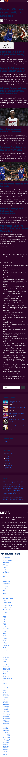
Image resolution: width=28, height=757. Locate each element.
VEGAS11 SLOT (6, 609)
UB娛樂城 (5, 709)
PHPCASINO (6, 562)
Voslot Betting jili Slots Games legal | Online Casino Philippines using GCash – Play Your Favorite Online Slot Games (15, 340)
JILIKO (4, 569)
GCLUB (5, 751)
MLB (11, 493)
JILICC (4, 656)
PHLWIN (5, 663)
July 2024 (7, 456)
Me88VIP (4, 493)
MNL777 (5, 644)
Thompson (21, 497)
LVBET (4, 616)
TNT (8, 499)
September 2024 (9, 455)
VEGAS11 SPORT (7, 607)
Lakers (22, 488)
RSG (4, 699)
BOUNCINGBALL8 (7, 678)
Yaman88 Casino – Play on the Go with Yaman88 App (15, 364)
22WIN (4, 647)
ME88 (4, 631)
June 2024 (8, 458)
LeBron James (5, 490)
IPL (4, 614)
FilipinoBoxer (11, 486)
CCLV (4, 685)
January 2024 (8, 467)
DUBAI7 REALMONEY (8, 598)
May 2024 (7, 460)
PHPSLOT (5, 567)
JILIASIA (5, 579)
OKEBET (5, 588)
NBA (15, 246)
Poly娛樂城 (5, 732)
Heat (19, 486)
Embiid (19, 484)
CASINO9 (5, 697)
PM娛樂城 (5, 727)
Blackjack (11, 481)
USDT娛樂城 (6, 711)
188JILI (5, 593)
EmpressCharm (5, 486)
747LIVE (5, 578)
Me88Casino (19, 490)
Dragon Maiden (14, 484)
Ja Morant (13, 488)
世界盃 (4, 720)
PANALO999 (6, 657)
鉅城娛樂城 (5, 701)
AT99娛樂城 (6, 741)
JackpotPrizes (8, 488)
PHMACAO (5, 754)
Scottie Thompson (6, 497)
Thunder (5, 499)
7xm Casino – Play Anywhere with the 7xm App (14, 376)
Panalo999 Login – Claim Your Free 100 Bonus (14, 348)
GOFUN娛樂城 (6, 715)
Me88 (15, 490)
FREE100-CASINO (7, 560)
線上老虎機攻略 (6, 718)
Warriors (21, 499)
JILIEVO (5, 652)
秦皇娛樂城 (5, 748)
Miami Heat (14, 98)
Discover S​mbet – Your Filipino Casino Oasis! (13, 312)
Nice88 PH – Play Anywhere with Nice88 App (13, 350)
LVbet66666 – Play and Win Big (10, 298)
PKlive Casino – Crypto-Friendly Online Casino (14, 286)
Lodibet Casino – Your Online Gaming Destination (14, 345)
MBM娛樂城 (6, 704)
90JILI (4, 574)
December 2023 (9, 469)
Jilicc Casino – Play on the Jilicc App (11, 347)
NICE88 (5, 659)
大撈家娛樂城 (6, 716)
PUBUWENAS (6, 597)
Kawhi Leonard (10, 246)
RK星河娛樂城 (6, 734)
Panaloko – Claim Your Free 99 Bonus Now (13, 371)
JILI (4, 564)
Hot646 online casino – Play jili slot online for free (15, 315)
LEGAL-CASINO (7, 559)
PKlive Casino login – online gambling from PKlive (15, 281)
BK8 (4, 630)
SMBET (5, 633)
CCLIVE (5, 683)
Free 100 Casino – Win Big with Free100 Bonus (14, 357)
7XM (4, 680)
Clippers (10, 155)
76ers (8, 481)
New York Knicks (20, 493)
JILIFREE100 (6, 675)
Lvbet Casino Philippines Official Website (12, 296)
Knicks (17, 488)
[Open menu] (27, 1)
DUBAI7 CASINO (7, 602)
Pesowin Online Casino (8, 314)
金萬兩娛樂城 (6, 723)
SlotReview (16, 497)
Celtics (14, 483)
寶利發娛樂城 (6, 730)
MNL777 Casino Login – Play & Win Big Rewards (14, 328)
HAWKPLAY (6, 592)
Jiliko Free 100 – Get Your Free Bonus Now (13, 300)
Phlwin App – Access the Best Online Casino (13, 354)
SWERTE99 (6, 572)
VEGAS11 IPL (6, 611)
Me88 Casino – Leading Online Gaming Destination (15, 307)
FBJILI (4, 640)
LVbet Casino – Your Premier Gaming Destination (14, 291)
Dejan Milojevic (5, 484)
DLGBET (5, 725)
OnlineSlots (5, 495)
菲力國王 (5, 690)
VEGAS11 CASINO (7, 605)
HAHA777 (5, 566)
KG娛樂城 (5, 687)
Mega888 (8, 493)
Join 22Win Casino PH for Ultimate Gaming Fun (14, 333)
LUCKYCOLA (6, 586)
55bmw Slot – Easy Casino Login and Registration (14, 352)
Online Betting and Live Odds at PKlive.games (14, 279)
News (16, 20)
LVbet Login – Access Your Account (11, 293)
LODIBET (5, 654)
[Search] (23, 387)
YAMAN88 (5, 671)
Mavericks (11, 490)
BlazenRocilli (16, 481)
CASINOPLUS (6, 668)
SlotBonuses (12, 497)
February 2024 (9, 465)
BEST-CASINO (6, 557)
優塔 (4, 713)
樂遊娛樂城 (5, 744)
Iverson (4, 488)
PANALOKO (6, 676)
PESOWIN (5, 571)
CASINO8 (5, 694)
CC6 (4, 590)
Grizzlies (15, 486)
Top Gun (10, 499)
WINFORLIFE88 (6, 576)
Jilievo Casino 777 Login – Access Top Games (14, 343)
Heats (5, 246)
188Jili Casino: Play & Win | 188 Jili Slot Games (14, 366)
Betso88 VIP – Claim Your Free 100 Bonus (13, 355)
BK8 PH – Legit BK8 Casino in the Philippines (13, 305)
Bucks (4, 483)
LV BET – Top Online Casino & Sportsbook (13, 295)
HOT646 (5, 638)
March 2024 (8, 463)
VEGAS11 (5, 612)
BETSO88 (5, 664)
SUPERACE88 (6, 581)
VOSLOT (5, 649)
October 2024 (8, 453)
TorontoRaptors (15, 499)
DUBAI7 (5, 600)
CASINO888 (6, 696)
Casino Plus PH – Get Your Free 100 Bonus (13, 359)
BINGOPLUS (6, 645)
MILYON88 (5, 642)
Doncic (10, 484)
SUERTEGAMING (7, 682)
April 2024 (7, 462)
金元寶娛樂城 (6, 746)
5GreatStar (4, 481)
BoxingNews (21, 481)
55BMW (5, 661)
